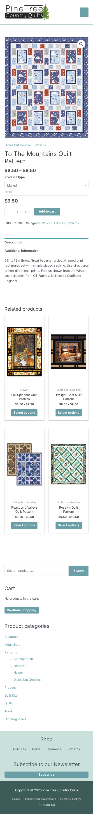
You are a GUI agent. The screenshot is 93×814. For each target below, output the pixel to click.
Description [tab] (13, 242)
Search (78, 570)
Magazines (12, 644)
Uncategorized (15, 719)
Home (16, 799)
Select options (24, 412)
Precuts (10, 687)
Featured (20, 666)
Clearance (12, 636)
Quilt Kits (11, 695)
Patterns (11, 652)
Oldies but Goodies (27, 679)
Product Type (15, 177)
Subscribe (46, 774)
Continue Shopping (21, 610)
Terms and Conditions (40, 799)
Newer (18, 672)
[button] (81, 44)
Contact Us (46, 805)
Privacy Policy (70, 799)
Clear (8, 192)
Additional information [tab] (22, 250)
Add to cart (47, 211)
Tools (8, 711)
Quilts (9, 703)
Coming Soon (23, 659)
